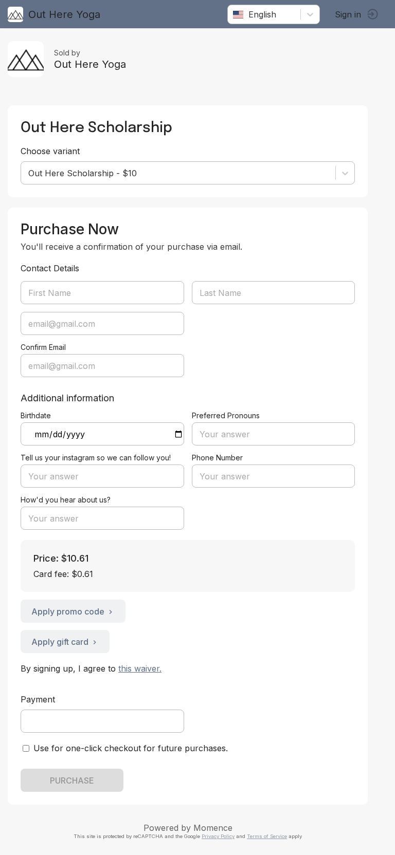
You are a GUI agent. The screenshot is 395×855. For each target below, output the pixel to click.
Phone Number (217, 457)
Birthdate (36, 415)
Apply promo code (67, 611)
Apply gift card (59, 642)
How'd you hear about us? (66, 499)
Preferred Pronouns (226, 415)
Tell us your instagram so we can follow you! (96, 457)
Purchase (72, 780)
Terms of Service (267, 836)
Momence (212, 828)
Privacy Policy (218, 836)
